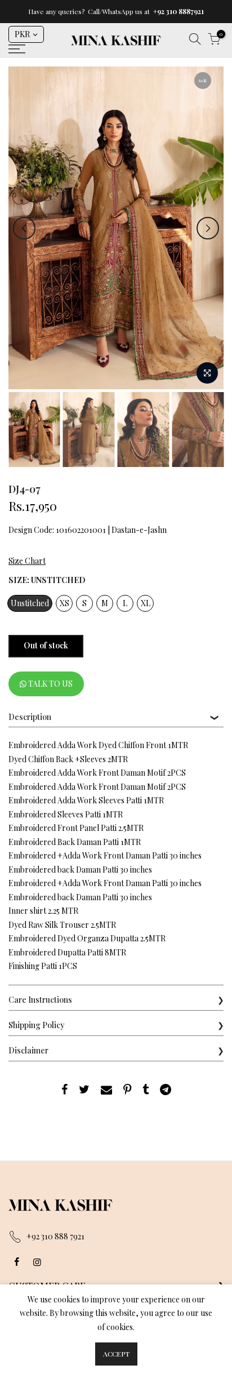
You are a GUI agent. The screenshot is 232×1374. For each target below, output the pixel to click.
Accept (116, 1353)
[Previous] (24, 228)
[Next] (208, 228)
